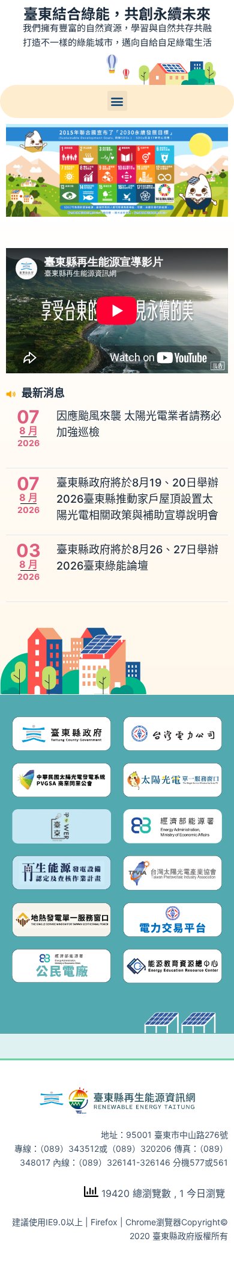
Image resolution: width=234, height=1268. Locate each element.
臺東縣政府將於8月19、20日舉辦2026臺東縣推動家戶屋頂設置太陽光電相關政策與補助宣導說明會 (137, 498)
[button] (117, 101)
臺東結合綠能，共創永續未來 (117, 12)
